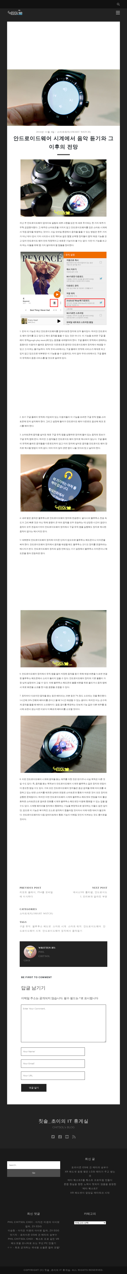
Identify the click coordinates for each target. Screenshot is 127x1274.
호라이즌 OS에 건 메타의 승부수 (89, 1167)
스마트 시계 (59, 926)
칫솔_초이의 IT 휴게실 (64, 1121)
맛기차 (13, 1234)
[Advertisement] (63, 45)
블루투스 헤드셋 (41, 926)
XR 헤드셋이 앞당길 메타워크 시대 (90, 1192)
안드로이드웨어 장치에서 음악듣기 (62, 931)
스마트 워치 (75, 926)
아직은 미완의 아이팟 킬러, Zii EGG (38, 1230)
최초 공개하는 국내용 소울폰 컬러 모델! (37, 1247)
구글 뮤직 (25, 926)
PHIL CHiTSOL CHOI (37, 956)
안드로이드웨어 (92, 926)
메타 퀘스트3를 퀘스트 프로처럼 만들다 (90, 1180)
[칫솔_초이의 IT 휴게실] (15, 13)
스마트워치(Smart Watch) (74, 132)
